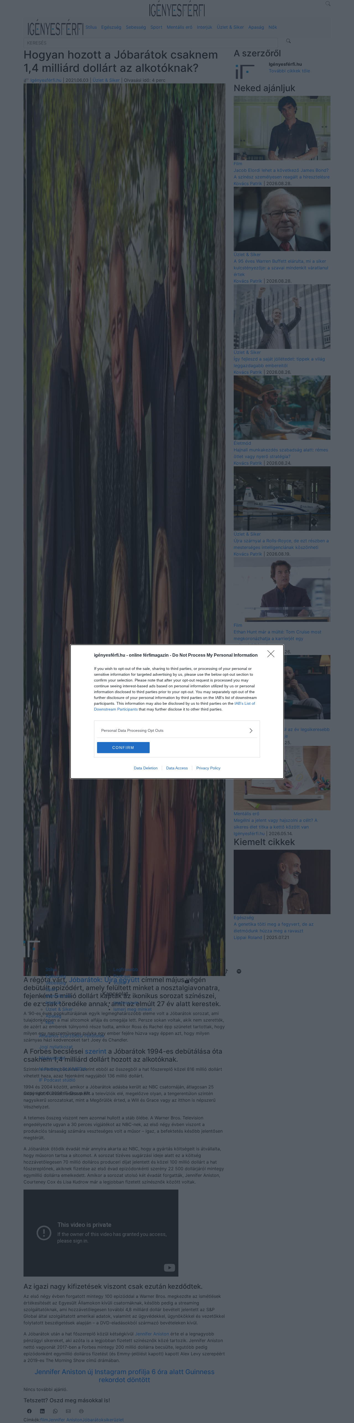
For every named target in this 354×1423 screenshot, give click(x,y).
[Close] (272, 655)
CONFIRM (123, 747)
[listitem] (177, 730)
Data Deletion (146, 768)
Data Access (177, 768)
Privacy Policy (208, 768)
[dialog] (177, 711)
